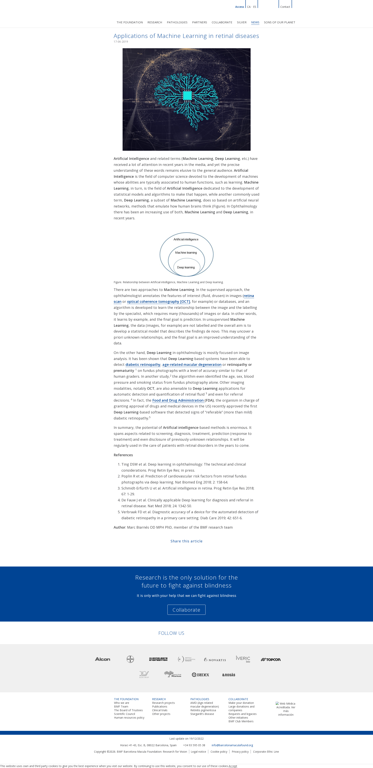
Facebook (266, 6)
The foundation (130, 22)
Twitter (271, 6)
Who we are (121, 703)
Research (154, 22)
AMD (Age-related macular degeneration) (204, 704)
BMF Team (121, 706)
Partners (199, 22)
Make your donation (241, 703)
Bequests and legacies (242, 714)
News (255, 22)
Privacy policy (240, 751)
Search (295, 6)
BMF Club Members (241, 721)
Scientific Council (124, 714)
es (254, 7)
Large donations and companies (241, 708)
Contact (285, 7)
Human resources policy (129, 717)
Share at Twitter (182, 549)
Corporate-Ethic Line (266, 751)
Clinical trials (159, 710)
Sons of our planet (279, 22)
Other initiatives (238, 717)
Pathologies (177, 22)
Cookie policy (219, 751)
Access (239, 7)
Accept (233, 766)
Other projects (161, 714)
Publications (159, 706)
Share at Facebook (175, 549)
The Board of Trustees (128, 710)
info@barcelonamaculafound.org (232, 745)
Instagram (275, 6)
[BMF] (93, 13)
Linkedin (261, 6)
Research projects (163, 703)
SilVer (242, 22)
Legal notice (198, 751)
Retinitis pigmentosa (203, 710)
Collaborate (222, 22)
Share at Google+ (197, 549)
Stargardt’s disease (202, 714)
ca (249, 7)
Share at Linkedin (190, 549)
